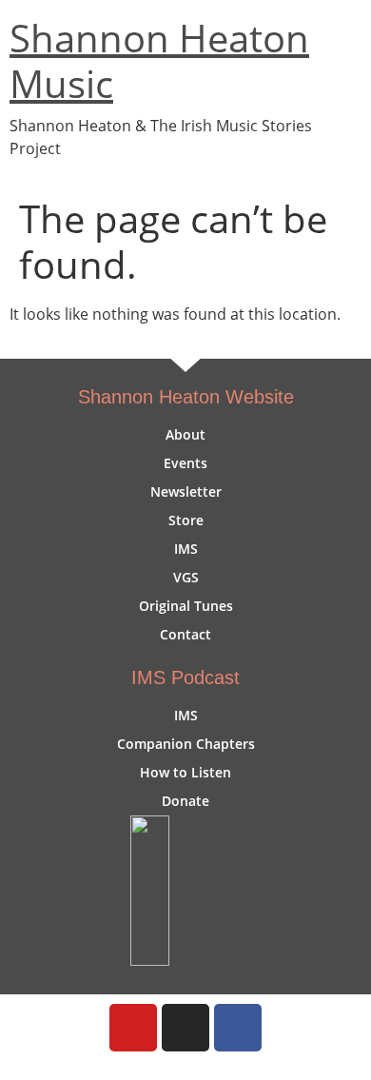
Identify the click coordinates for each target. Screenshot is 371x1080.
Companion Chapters (186, 744)
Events (185, 463)
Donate (185, 801)
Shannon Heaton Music (159, 60)
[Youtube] (133, 1027)
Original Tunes (186, 606)
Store (186, 520)
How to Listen (185, 772)
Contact (185, 634)
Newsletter (186, 491)
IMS (186, 549)
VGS (186, 577)
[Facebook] (238, 1027)
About (185, 434)
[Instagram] (185, 1027)
